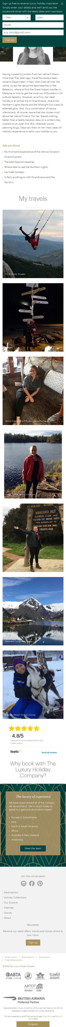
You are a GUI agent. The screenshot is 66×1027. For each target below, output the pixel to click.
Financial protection (13, 960)
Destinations (11, 892)
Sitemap (9, 907)
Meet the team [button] (33, 848)
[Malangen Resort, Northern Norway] (33, 684)
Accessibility (44, 957)
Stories (8, 913)
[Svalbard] (33, 317)
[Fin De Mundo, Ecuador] (33, 244)
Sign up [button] (33, 942)
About (7, 918)
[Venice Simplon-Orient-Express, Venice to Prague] (33, 391)
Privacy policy (11, 957)
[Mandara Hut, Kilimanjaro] (33, 538)
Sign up (9, 40)
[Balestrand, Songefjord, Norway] (33, 611)
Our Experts (11, 902)
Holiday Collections (15, 897)
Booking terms (28, 957)
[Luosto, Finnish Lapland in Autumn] (33, 464)
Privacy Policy (47, 1016)
